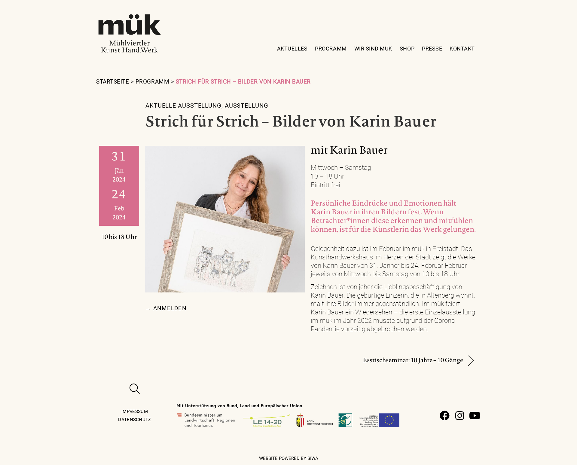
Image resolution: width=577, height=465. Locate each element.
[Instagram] (460, 416)
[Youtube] (475, 416)
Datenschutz (134, 419)
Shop (407, 48)
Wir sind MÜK (373, 48)
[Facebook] (445, 416)
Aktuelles (292, 48)
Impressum (134, 411)
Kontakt (462, 48)
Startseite (112, 81)
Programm (331, 48)
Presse (432, 48)
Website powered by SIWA (288, 458)
